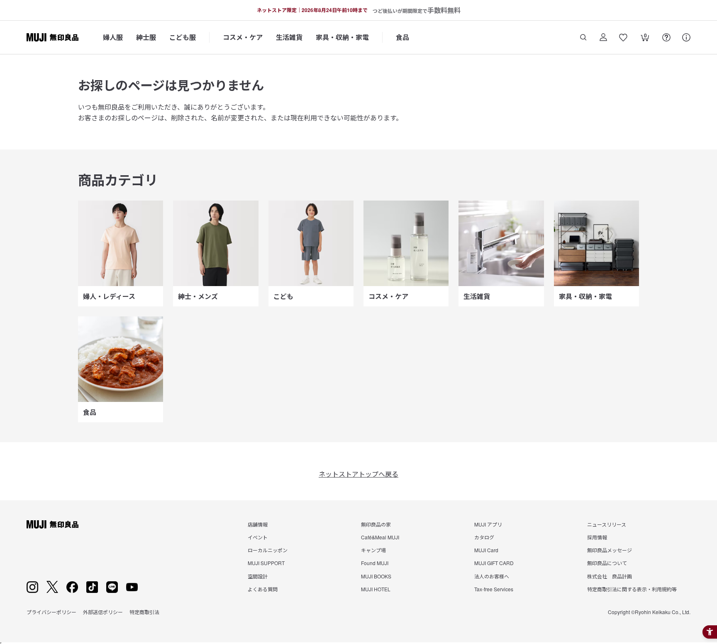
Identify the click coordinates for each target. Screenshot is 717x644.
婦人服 (113, 37)
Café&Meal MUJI (380, 537)
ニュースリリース (606, 524)
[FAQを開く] (666, 37)
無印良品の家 (376, 524)
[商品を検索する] (583, 37)
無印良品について (607, 562)
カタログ (484, 537)
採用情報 (597, 537)
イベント (258, 537)
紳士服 (146, 37)
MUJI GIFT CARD (494, 562)
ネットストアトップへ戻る (358, 474)
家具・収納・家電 (342, 37)
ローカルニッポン (268, 549)
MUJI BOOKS (376, 576)
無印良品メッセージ (609, 549)
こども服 (182, 37)
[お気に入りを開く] (623, 37)
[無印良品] (52, 524)
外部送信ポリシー (103, 611)
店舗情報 (258, 524)
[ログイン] (603, 37)
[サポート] (686, 37)
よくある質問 (263, 589)
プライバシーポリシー (51, 611)
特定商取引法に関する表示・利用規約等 (632, 589)
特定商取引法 (144, 611)
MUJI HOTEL (375, 589)
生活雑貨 (289, 37)
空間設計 (258, 576)
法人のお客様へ (491, 576)
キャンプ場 (373, 549)
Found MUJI (374, 562)
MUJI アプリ (488, 524)
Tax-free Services (493, 589)
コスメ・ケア (243, 37)
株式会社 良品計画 (609, 576)
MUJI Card (486, 549)
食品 (402, 37)
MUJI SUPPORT (266, 562)
